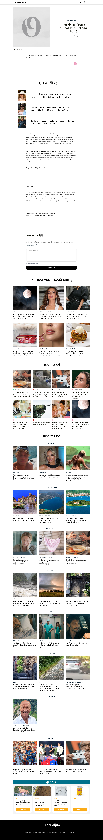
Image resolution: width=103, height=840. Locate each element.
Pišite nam (28, 832)
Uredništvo (45, 832)
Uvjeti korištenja (36, 832)
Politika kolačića (73, 832)
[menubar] (84, 2)
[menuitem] (84, 2)
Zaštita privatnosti (54, 832)
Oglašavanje (63, 832)
